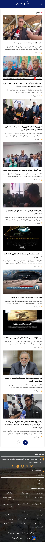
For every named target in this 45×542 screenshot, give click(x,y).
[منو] (2, 2)
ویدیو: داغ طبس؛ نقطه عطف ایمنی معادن (27, 43)
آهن (26, 515)
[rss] (13, 467)
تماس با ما (39, 480)
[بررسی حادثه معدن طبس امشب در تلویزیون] (22, 282)
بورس (11, 519)
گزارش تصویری (8, 523)
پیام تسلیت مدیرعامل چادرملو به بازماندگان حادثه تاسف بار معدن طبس (22, 255)
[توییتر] (31, 467)
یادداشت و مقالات (22, 519)
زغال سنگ (24, 493)
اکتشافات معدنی (22, 504)
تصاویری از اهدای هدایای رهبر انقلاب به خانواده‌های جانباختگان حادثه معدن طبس (23, 128)
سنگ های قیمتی (37, 504)
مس (11, 511)
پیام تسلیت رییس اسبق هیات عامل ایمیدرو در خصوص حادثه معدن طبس (23, 380)
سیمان (26, 511)
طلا (27, 497)
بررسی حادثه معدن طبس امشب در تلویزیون (26, 297)
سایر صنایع (39, 519)
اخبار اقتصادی (39, 523)
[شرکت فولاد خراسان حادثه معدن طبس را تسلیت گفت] (22, 322)
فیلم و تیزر (24, 523)
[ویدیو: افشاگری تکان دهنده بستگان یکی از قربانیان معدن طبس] (22, 195)
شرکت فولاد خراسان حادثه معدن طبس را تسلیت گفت (23, 337)
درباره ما (40, 483)
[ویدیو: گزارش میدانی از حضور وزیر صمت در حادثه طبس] (22, 154)
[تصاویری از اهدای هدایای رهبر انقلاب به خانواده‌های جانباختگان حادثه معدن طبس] (22, 111)
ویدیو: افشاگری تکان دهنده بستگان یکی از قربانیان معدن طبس (24, 212)
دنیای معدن (16, 533)
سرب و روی (39, 497)
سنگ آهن (9, 493)
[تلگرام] (17, 467)
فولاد (41, 511)
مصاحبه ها (40, 493)
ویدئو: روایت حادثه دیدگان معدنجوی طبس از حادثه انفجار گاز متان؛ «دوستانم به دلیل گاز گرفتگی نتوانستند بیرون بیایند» (23, 424)
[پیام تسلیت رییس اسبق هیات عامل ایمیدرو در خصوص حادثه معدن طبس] (22, 362)
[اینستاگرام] (22, 467)
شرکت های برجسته (37, 527)
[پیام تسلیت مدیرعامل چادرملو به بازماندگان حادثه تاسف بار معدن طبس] (22, 238)
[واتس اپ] (26, 467)
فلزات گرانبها (9, 515)
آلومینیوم (40, 515)
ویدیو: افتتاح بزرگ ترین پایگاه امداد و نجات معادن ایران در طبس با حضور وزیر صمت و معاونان (22, 85)
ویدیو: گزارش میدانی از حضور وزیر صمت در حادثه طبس (22, 170)
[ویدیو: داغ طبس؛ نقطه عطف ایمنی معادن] (22, 27)
